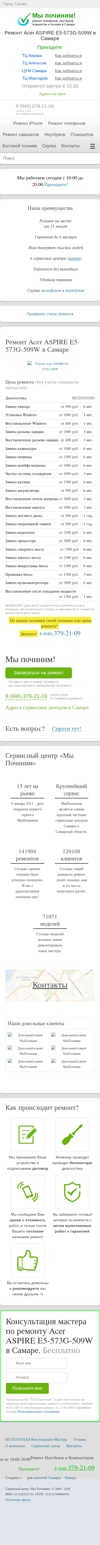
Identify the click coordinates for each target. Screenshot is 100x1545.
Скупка (49, 146)
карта (74, 258)
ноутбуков (74, 290)
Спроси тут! (66, 729)
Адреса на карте (52, 94)
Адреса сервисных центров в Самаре (47, 707)
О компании (15, 1445)
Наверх (70, 1477)
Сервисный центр (45, 1445)
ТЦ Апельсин (34, 63)
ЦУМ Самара (34, 70)
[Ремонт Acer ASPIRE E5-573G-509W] (50, 369)
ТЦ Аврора (32, 55)
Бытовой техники (20, 146)
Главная (5, 123)
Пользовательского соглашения (38, 1411)
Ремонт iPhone (28, 123)
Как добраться (68, 55)
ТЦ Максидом (34, 78)
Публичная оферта (17, 1499)
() (35, 106)
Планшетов (82, 134)
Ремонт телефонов (67, 123)
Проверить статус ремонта (50, 314)
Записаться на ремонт (38, 672)
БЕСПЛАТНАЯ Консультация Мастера (36, 1439)
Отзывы (79, 1439)
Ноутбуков (55, 134)
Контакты (70, 146)
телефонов (51, 290)
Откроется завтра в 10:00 (50, 86)
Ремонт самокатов (21, 134)
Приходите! (56, 184)
